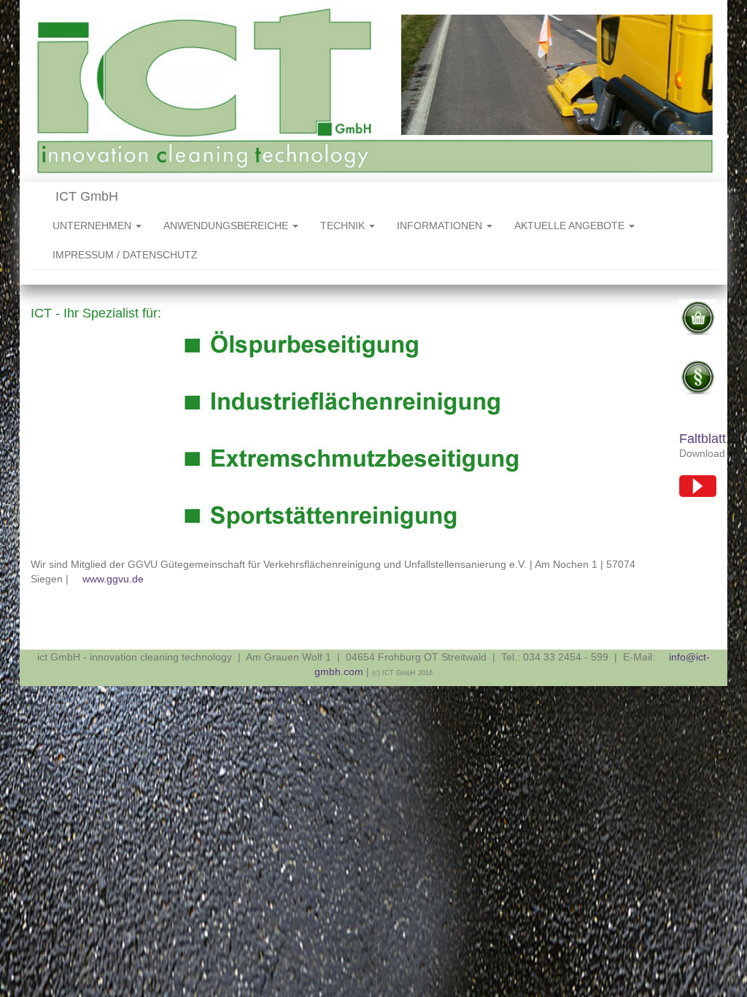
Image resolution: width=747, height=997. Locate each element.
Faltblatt (702, 438)
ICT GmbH (85, 196)
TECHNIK (344, 225)
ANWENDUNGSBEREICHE (227, 225)
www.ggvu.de (113, 579)
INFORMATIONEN (441, 225)
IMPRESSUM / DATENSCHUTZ (125, 255)
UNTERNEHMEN (93, 225)
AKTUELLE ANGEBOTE (570, 225)
